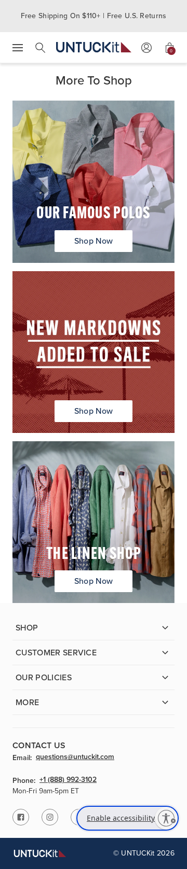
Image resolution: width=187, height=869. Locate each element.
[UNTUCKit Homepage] (93, 47)
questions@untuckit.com (75, 757)
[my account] (146, 47)
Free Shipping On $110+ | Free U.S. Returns (94, 15)
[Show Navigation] (17, 47)
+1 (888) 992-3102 (68, 780)
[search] (40, 47)
